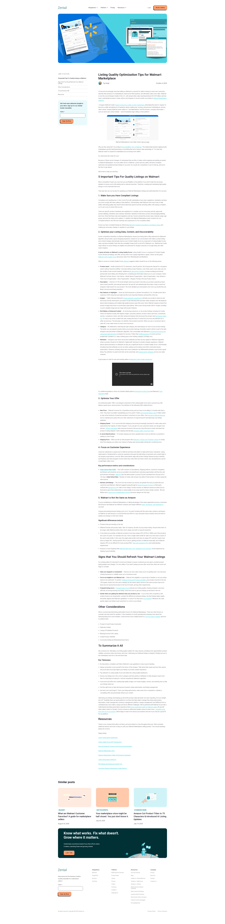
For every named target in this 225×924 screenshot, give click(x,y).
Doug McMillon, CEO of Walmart (132, 147)
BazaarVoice (112, 487)
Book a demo (160, 7)
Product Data (115, 875)
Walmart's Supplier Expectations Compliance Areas (144, 225)
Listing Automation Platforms (107, 759)
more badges (147, 598)
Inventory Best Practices (137, 894)
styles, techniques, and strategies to (152, 504)
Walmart (126, 261)
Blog (132, 875)
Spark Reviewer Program (145, 485)
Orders (113, 884)
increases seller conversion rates (143, 431)
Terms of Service (162, 911)
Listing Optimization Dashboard (107, 737)
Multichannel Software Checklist (137, 887)
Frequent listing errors (122, 588)
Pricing (112, 7)
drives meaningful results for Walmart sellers (143, 707)
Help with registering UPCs (141, 543)
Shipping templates (111, 428)
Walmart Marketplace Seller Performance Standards (114, 755)
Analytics (114, 890)
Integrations (114, 892)
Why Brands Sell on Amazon (139, 897)
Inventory (114, 887)
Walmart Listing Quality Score (107, 257)
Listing (113, 878)
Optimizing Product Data (142, 391)
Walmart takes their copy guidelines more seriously (135, 548)
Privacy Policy (151, 911)
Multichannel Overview (117, 872)
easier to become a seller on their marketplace (130, 105)
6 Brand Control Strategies (138, 900)
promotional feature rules (148, 413)
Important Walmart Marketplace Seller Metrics (112, 768)
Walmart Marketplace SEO (106, 751)
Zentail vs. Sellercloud (137, 881)
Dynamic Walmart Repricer (157, 415)
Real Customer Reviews (137, 891)
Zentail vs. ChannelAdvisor (138, 878)
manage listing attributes (146, 352)
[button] (93, 7)
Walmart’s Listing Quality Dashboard (141, 359)
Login (149, 7)
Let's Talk (69, 853)
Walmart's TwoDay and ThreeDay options (146, 439)
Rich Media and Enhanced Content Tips (110, 764)
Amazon (94, 878)
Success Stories (135, 872)
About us (152, 875)
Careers (152, 878)
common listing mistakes (152, 616)
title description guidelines (137, 271)
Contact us (153, 881)
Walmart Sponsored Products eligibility (134, 580)
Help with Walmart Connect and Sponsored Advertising (115, 746)
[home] (62, 7)
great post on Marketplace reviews (119, 492)
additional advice (144, 334)
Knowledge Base (135, 903)
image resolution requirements (132, 298)
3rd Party (94, 881)
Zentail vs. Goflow (136, 884)
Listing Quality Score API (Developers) (110, 742)
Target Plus (95, 875)
